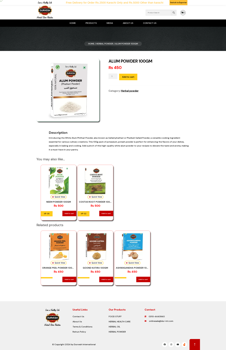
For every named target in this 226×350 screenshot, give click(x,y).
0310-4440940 (157, 316)
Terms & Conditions (82, 326)
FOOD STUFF (115, 316)
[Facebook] (164, 344)
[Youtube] (177, 344)
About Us (128, 23)
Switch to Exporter (178, 2)
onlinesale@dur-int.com (161, 321)
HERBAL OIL (114, 326)
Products (91, 23)
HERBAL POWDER (117, 331)
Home (73, 23)
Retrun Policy (79, 331)
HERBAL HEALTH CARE (120, 321)
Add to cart (128, 77)
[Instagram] (171, 344)
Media (110, 23)
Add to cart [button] (69, 213)
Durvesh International (85, 344)
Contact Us (149, 23)
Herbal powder (104, 43)
